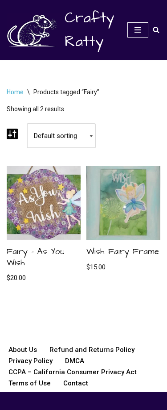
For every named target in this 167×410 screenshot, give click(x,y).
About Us (22, 350)
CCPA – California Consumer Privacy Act (72, 372)
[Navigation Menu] (137, 30)
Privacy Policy (30, 361)
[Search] (156, 29)
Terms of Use (29, 383)
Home (15, 92)
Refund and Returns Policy (91, 350)
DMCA (74, 361)
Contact (75, 383)
